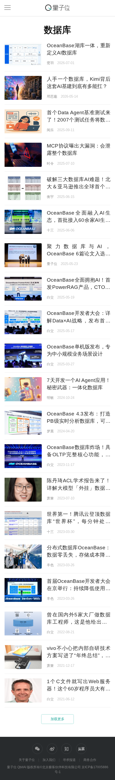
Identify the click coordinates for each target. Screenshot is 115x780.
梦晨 (50, 431)
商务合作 (89, 760)
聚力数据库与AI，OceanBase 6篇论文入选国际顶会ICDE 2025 (78, 254)
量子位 (52, 264)
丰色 (50, 565)
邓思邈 (52, 96)
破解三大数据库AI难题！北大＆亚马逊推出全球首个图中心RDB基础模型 (78, 186)
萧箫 (50, 498)
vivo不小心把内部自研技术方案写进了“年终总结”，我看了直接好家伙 (78, 655)
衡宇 (50, 197)
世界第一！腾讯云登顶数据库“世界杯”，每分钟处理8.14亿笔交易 (78, 521)
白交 (50, 297)
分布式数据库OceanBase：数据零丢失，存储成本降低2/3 (78, 555)
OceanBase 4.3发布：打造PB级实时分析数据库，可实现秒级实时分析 (78, 421)
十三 (50, 230)
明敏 (50, 398)
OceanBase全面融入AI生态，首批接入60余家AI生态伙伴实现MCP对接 (78, 220)
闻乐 (50, 130)
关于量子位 (27, 760)
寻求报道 (69, 760)
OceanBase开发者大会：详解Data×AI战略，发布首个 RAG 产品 (78, 320)
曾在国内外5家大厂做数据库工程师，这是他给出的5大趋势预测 (78, 622)
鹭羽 (50, 63)
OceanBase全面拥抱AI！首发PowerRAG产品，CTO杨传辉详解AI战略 (78, 287)
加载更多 (57, 719)
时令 (50, 163)
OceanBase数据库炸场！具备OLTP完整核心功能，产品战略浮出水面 (78, 454)
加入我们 (49, 760)
